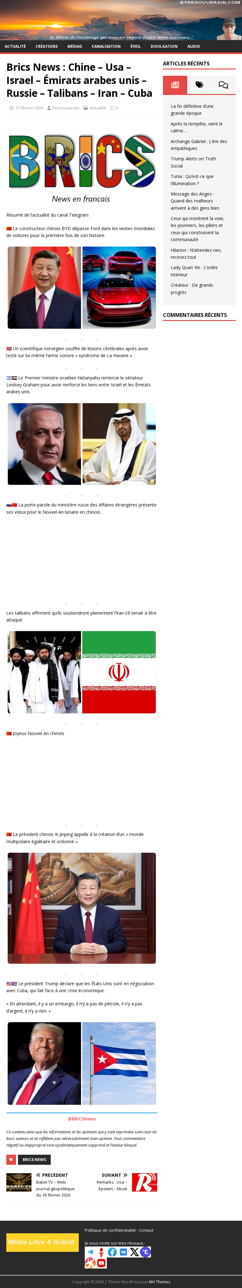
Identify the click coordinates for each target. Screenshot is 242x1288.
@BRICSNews (82, 1119)
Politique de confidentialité (110, 1230)
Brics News (34, 1159)
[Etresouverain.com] (121, 37)
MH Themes (159, 1282)
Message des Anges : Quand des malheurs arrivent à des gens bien (195, 201)
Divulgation (164, 46)
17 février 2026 (29, 108)
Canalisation (106, 46)
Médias (74, 46)
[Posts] (175, 85)
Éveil (135, 46)
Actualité (15, 46)
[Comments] (223, 85)
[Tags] (199, 85)
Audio (193, 46)
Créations (47, 46)
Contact (146, 1230)
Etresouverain (65, 108)
